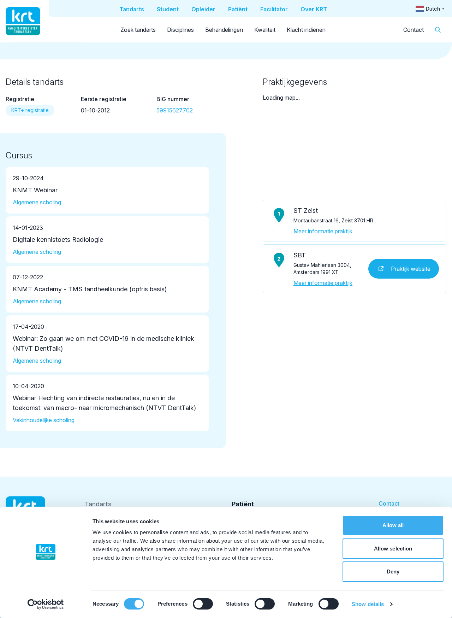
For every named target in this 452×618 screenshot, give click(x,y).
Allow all (393, 525)
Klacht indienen (306, 29)
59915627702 (174, 110)
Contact (413, 29)
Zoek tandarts (138, 29)
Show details (368, 604)
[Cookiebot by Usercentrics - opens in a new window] (46, 604)
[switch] (203, 604)
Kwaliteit (264, 29)
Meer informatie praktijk (322, 231)
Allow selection (393, 549)
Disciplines (180, 29)
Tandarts (98, 504)
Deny (393, 572)
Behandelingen (224, 29)
